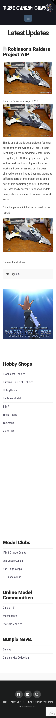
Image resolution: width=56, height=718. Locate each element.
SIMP (6, 406)
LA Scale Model (12, 398)
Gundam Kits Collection (16, 657)
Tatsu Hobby (10, 414)
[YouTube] (28, 694)
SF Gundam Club (12, 577)
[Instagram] (37, 694)
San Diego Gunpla (13, 569)
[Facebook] (19, 694)
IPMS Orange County (14, 552)
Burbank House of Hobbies (18, 382)
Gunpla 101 (9, 607)
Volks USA (9, 431)
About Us (15, 702)
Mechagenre (10, 616)
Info (30, 702)
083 (18, 274)
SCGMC (5, 702)
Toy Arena (8, 423)
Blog (24, 702)
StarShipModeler (12, 624)
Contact (38, 702)
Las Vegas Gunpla (13, 560)
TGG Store (48, 702)
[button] (28, 18)
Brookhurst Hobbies (14, 374)
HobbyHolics (10, 390)
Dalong (7, 649)
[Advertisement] (14, 487)
